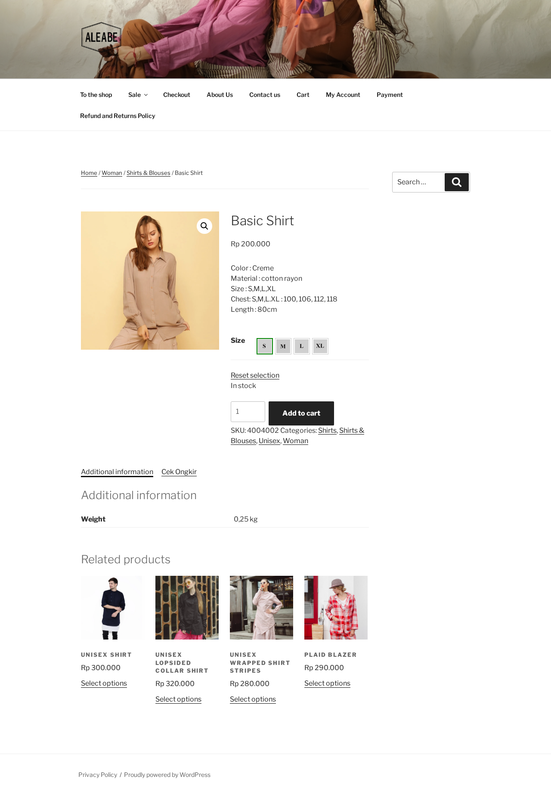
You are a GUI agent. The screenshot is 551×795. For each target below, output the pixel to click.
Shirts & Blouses (148, 172)
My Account (343, 94)
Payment (390, 94)
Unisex (269, 441)
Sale (134, 94)
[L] (302, 346)
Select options (104, 683)
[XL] (320, 346)
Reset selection (255, 375)
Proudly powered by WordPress (167, 774)
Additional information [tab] (117, 472)
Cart (303, 94)
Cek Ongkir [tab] (179, 472)
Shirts (327, 430)
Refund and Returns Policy (117, 115)
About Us (220, 94)
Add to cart (301, 413)
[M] (283, 346)
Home (89, 172)
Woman (112, 172)
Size (238, 340)
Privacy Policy (97, 774)
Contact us (264, 94)
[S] (265, 346)
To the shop (96, 94)
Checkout (176, 94)
